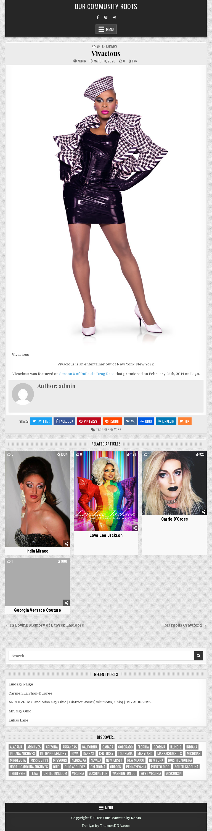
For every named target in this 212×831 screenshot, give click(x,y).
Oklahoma (98, 766)
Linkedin (168, 421)
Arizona (52, 747)
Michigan (193, 753)
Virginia (78, 773)
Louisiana (125, 753)
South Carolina (186, 766)
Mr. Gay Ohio (20, 711)
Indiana (191, 747)
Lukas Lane (18, 720)
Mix (187, 421)
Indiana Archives (22, 753)
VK (132, 421)
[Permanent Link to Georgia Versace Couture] (37, 582)
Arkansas (70, 747)
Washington (98, 773)
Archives (34, 747)
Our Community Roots (106, 6)
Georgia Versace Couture (37, 610)
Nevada (96, 760)
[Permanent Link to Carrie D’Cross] (174, 483)
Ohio (56, 766)
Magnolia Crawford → (185, 625)
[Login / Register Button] (114, 17)
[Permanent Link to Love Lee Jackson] (106, 491)
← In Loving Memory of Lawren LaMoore (44, 625)
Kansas (88, 753)
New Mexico (135, 760)
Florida (143, 747)
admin (82, 61)
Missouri (60, 760)
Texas (34, 773)
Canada (107, 747)
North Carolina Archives (29, 766)
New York (114, 429)
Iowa (74, 753)
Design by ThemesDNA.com (106, 826)
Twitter (43, 421)
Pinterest (91, 421)
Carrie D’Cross (174, 519)
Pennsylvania (136, 766)
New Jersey (114, 760)
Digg (148, 421)
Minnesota (18, 760)
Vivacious (106, 53)
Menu (110, 29)
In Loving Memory (53, 753)
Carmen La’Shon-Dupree (30, 693)
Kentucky (106, 753)
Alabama (16, 747)
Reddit (115, 421)
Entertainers (107, 46)
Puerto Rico (160, 766)
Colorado (125, 747)
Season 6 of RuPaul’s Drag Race (87, 374)
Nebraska (79, 760)
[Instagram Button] (106, 17)
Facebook (66, 421)
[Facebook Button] (97, 17)
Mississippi (39, 760)
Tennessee (17, 773)
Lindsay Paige (21, 684)
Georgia (159, 747)
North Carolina (180, 760)
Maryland (144, 753)
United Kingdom (55, 773)
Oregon (115, 766)
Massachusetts (169, 753)
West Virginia (151, 773)
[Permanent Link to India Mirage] (37, 499)
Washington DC (124, 773)
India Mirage (37, 551)
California (89, 747)
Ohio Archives (75, 766)
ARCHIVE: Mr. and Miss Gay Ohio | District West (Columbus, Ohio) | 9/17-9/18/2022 (80, 702)
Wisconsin (174, 773)
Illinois (175, 747)
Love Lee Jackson (105, 535)
